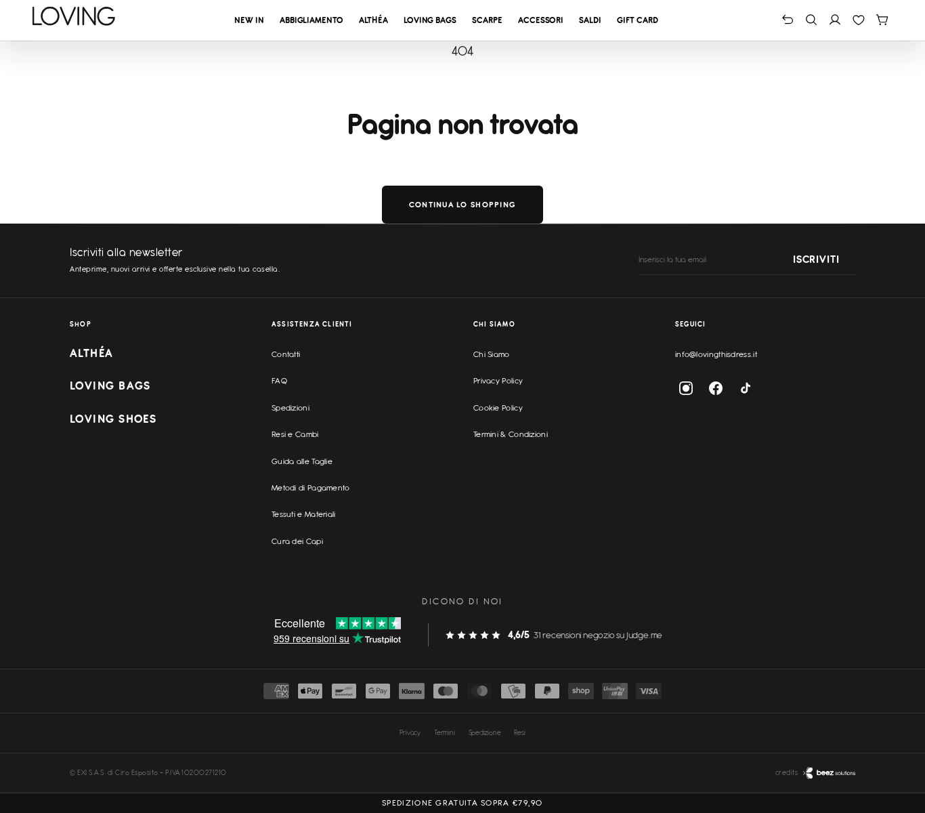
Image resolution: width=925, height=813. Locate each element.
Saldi (590, 20)
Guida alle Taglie (302, 461)
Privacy (410, 732)
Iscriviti (816, 260)
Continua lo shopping (462, 204)
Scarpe (487, 20)
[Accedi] (834, 19)
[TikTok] (745, 388)
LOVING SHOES (113, 418)
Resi (519, 732)
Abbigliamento (311, 20)
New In (248, 20)
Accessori (540, 20)
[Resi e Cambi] (787, 19)
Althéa (373, 20)
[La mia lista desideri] (858, 19)
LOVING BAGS (110, 385)
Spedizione (485, 732)
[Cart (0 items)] (882, 19)
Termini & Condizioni (510, 434)
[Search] (811, 19)
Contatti (286, 354)
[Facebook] (716, 388)
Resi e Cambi (295, 434)
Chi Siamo (491, 354)
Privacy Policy (498, 380)
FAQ (279, 380)
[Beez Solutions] (829, 773)
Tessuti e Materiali (304, 514)
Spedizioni (290, 408)
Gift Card (637, 20)
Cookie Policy (498, 408)
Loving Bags (430, 20)
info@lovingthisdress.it (716, 354)
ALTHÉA (92, 353)
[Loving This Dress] (74, 16)
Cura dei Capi (297, 541)
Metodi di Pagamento (311, 488)
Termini (444, 732)
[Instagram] (686, 388)
